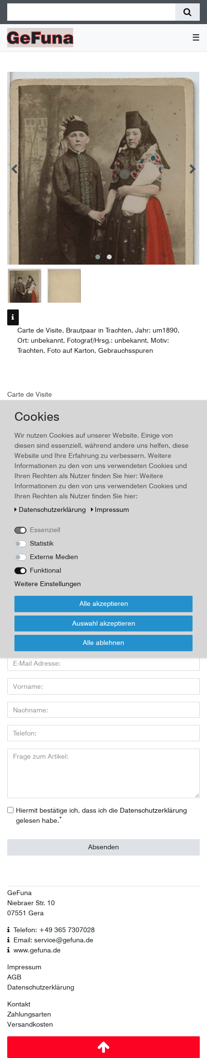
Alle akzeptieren (103, 603)
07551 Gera (25, 913)
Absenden (103, 847)
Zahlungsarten (29, 1014)
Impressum (24, 967)
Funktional (45, 570)
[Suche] (187, 12)
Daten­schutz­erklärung (53, 509)
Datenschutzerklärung (40, 987)
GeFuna (19, 893)
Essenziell (45, 530)
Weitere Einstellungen (47, 584)
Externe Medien (54, 557)
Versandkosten (30, 1024)
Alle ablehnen (103, 642)
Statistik (41, 543)
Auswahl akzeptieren (103, 623)
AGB (14, 977)
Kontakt (18, 1004)
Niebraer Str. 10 (31, 903)
